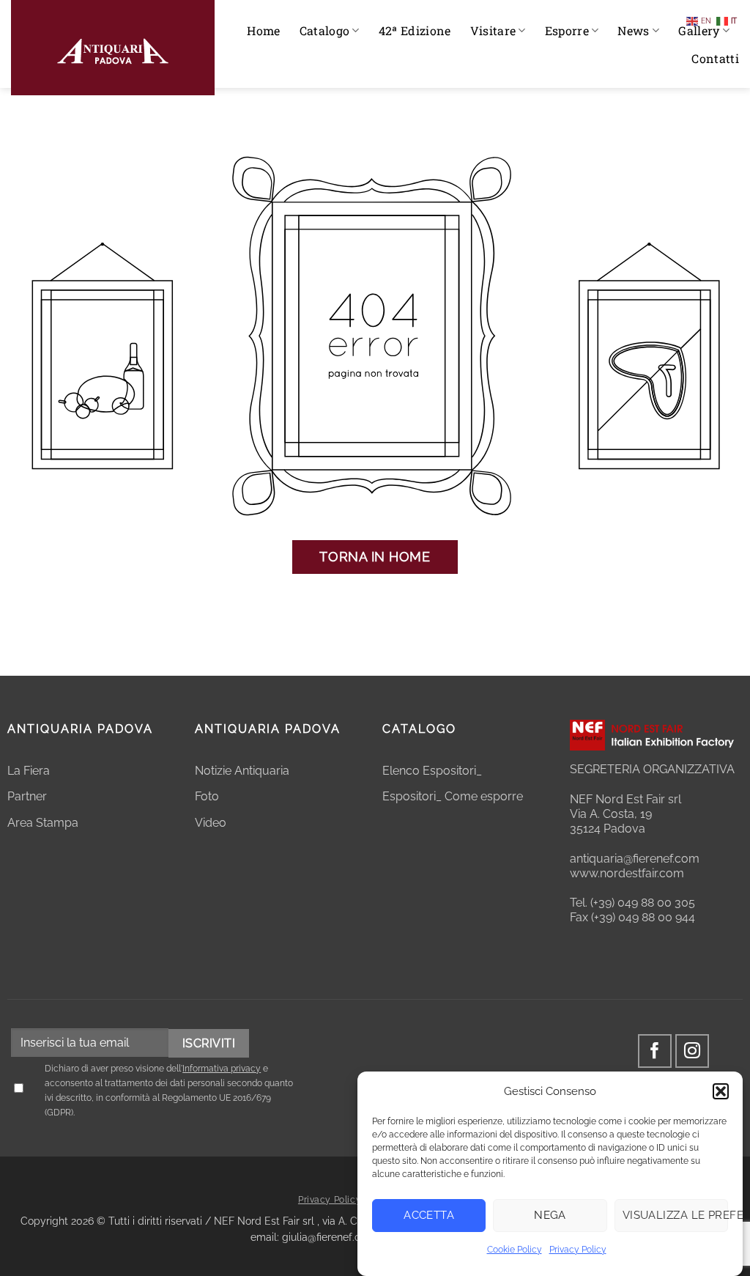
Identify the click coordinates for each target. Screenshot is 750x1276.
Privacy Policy (577, 1249)
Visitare (493, 30)
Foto (207, 796)
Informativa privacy (221, 1068)
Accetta (429, 1215)
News (633, 30)
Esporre (567, 30)
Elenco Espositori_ (432, 771)
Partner (27, 796)
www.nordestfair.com (627, 873)
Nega (550, 1215)
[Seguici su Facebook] (655, 1051)
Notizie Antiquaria (242, 771)
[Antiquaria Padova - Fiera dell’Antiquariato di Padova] (113, 47)
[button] (720, 1091)
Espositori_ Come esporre (452, 796)
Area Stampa (42, 823)
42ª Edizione (415, 30)
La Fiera (28, 771)
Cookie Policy (514, 1249)
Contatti (715, 58)
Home (263, 30)
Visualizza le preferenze (675, 1215)
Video (210, 823)
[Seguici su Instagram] (692, 1051)
